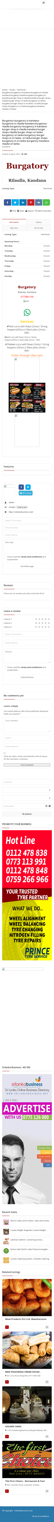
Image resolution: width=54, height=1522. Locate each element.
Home (4, 89)
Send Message (27, 566)
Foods (12, 89)
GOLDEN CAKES (13, 1426)
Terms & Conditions (40, 1516)
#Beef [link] (7, 337)
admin (11, 502)
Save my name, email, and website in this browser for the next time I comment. (25, 757)
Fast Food (21, 89)
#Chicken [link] (10, 344)
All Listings (26, 493)
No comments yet (14, 695)
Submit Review (27, 677)
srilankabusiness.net (23, 1510)
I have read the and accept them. (26, 558)
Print (14, 211)
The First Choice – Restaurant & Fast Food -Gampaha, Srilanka (25, 1482)
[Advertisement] (27, 58)
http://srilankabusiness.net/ (20, 512)
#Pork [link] (10, 326)
